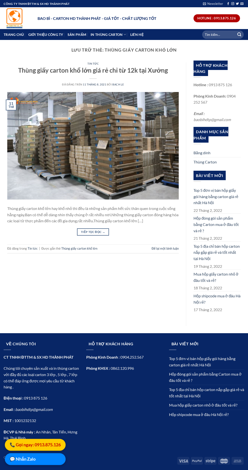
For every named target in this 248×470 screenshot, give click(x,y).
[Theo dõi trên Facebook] (228, 4)
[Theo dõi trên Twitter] (237, 4)
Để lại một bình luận (165, 248)
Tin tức (93, 63)
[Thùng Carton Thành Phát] (17, 18)
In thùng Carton (107, 34)
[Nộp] (239, 35)
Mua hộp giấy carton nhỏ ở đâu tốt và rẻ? (216, 277)
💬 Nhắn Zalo (23, 458)
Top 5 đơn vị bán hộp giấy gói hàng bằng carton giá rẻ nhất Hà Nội (216, 196)
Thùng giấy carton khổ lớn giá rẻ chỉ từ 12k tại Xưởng (93, 70)
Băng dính (202, 152)
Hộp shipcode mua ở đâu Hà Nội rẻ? (217, 298)
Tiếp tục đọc (93, 232)
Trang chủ (14, 34)
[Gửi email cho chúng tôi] (241, 4)
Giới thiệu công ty (45, 34)
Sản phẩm (77, 34)
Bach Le (118, 84)
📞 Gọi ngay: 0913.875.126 (35, 444)
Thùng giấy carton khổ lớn (79, 248)
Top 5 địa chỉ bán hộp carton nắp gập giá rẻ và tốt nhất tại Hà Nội (217, 252)
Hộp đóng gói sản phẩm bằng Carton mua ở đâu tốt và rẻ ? (216, 224)
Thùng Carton (205, 162)
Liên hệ (137, 34)
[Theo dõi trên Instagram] (232, 4)
